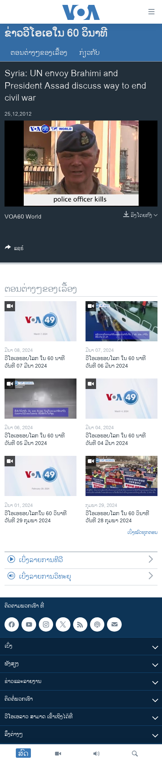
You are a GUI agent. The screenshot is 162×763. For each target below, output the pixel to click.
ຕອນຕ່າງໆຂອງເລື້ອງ (39, 53)
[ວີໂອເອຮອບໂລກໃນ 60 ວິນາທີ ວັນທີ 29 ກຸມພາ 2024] (40, 476)
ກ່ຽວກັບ (89, 53)
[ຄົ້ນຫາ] (135, 753)
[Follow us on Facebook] (12, 624)
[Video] (58, 753)
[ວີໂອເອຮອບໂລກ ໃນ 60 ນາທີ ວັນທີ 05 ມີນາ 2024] (40, 398)
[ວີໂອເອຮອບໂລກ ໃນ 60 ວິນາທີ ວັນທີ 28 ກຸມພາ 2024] (121, 476)
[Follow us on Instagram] (46, 624)
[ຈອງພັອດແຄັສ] (114, 624)
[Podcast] (97, 624)
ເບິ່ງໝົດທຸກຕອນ (142, 533)
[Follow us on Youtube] (28, 624)
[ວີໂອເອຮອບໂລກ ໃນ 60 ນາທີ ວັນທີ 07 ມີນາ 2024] (40, 321)
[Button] (14, 249)
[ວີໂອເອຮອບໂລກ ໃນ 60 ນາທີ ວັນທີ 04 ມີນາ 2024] (121, 398)
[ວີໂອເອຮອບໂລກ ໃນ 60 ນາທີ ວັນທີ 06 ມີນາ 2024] (121, 321)
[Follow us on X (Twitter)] (63, 624)
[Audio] (96, 753)
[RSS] (80, 624)
